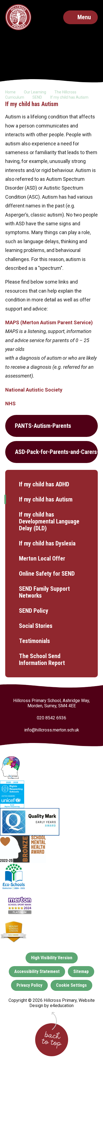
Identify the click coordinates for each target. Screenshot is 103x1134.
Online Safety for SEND (47, 573)
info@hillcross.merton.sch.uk (51, 730)
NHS (10, 403)
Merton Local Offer (42, 558)
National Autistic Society (33, 390)
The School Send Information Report (42, 659)
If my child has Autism (69, 97)
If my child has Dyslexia (47, 543)
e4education (62, 1005)
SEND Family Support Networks (44, 592)
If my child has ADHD (44, 484)
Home (10, 92)
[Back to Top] (51, 1039)
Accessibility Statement (37, 971)
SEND (37, 97)
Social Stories (35, 625)
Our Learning (35, 92)
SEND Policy (33, 610)
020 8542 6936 (51, 717)
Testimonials (34, 640)
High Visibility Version (51, 957)
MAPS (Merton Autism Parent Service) (49, 322)
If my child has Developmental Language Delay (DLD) (49, 521)
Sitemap (81, 971)
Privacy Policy (29, 985)
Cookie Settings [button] (71, 985)
